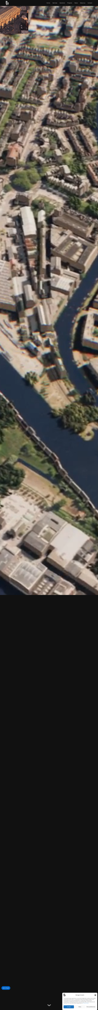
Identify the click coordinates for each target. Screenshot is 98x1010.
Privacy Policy (86, 1003)
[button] (95, 995)
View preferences (90, 1006)
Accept (69, 1006)
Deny (80, 1006)
